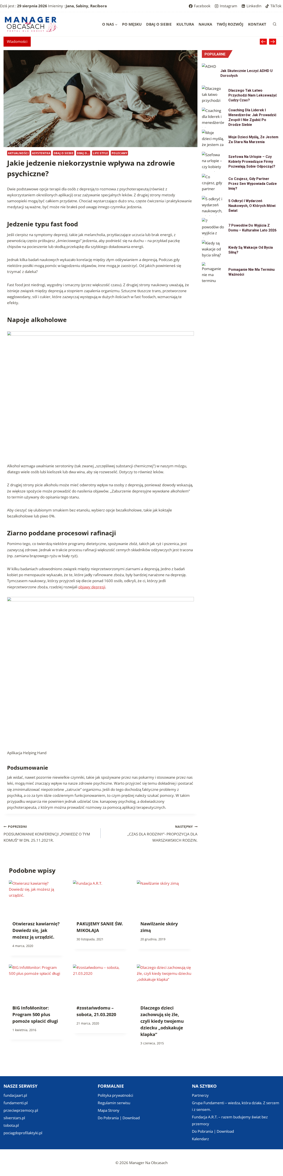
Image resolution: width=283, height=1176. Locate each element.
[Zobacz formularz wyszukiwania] (275, 24)
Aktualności (18, 153)
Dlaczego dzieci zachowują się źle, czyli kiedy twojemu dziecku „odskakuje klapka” (162, 1021)
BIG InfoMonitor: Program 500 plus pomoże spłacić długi (35, 1014)
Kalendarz (200, 1138)
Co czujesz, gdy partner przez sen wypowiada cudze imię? (252, 184)
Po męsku (132, 24)
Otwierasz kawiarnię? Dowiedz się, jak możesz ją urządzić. (36, 930)
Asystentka (41, 153)
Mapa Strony (108, 1110)
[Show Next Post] (272, 42)
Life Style (100, 153)
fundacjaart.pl (15, 1095)
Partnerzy (200, 1095)
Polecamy (119, 153)
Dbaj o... (83, 153)
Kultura (185, 24)
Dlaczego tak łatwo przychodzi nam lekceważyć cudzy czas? (252, 95)
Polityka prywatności (115, 1095)
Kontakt (257, 24)
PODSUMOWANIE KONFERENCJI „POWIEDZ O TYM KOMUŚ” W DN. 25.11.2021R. (47, 833)
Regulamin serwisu (114, 1102)
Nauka (205, 24)
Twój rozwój (230, 24)
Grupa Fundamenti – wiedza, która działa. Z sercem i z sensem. (235, 1106)
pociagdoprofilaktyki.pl (23, 1132)
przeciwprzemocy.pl (21, 1110)
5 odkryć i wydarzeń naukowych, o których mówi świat (251, 206)
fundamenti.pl (16, 1102)
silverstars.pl (14, 1117)
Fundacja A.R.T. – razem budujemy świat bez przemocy (230, 1120)
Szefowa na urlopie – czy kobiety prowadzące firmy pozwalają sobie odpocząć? (251, 162)
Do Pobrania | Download (119, 1117)
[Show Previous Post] (263, 42)
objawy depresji (91, 586)
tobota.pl (11, 1125)
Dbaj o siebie (159, 24)
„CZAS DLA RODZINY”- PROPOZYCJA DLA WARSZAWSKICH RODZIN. (162, 833)
